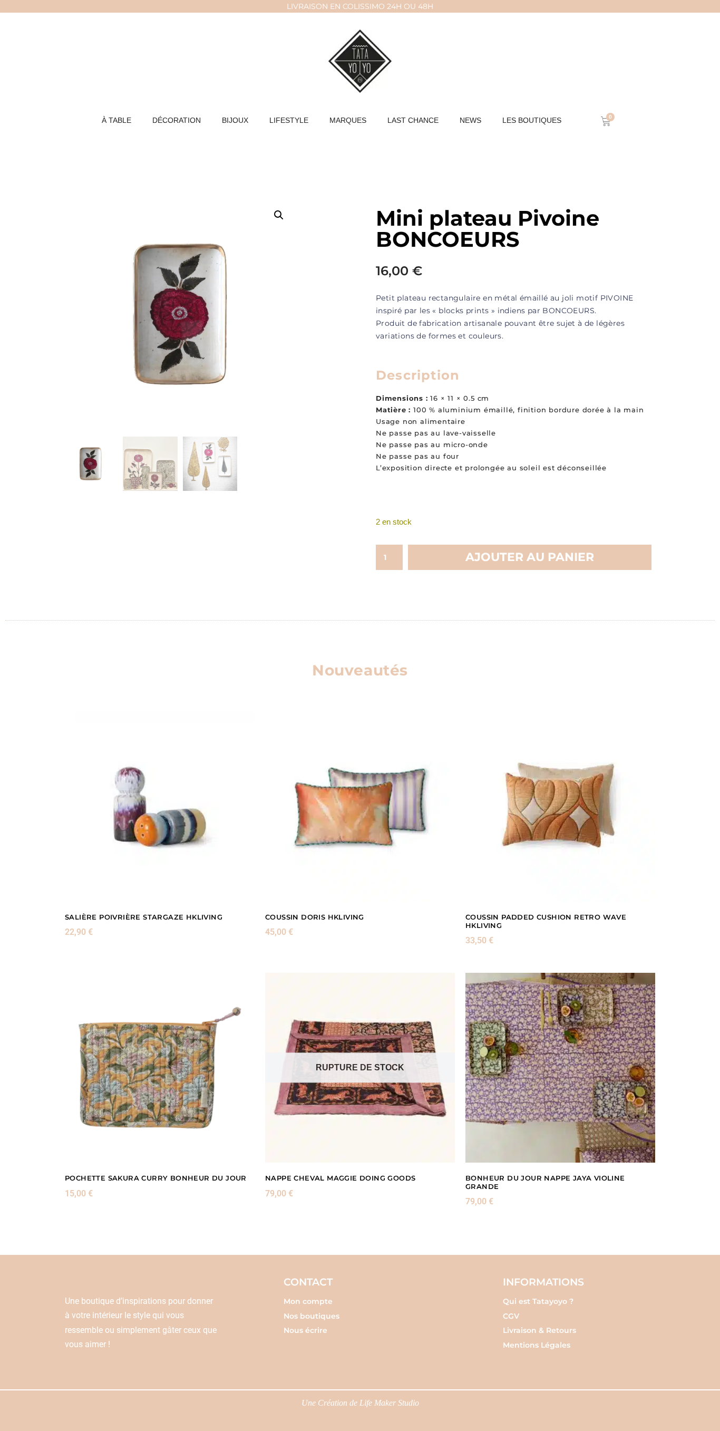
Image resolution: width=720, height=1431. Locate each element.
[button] (278, 215)
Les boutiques (531, 120)
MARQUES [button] (347, 120)
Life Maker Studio (389, 1402)
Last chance (413, 120)
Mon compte (308, 1301)
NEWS (470, 120)
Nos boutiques (311, 1316)
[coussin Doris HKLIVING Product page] (360, 807)
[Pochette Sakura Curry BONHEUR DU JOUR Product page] (160, 1068)
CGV (511, 1316)
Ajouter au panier (529, 557)
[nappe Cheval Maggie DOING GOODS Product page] (360, 1068)
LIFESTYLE (288, 120)
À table (116, 120)
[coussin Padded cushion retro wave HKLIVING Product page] (560, 807)
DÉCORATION (176, 120)
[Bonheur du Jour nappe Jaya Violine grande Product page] (560, 1068)
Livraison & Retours (539, 1330)
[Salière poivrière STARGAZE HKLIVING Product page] (160, 807)
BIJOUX (235, 120)
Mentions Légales (536, 1345)
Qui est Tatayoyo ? (538, 1301)
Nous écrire (305, 1330)
